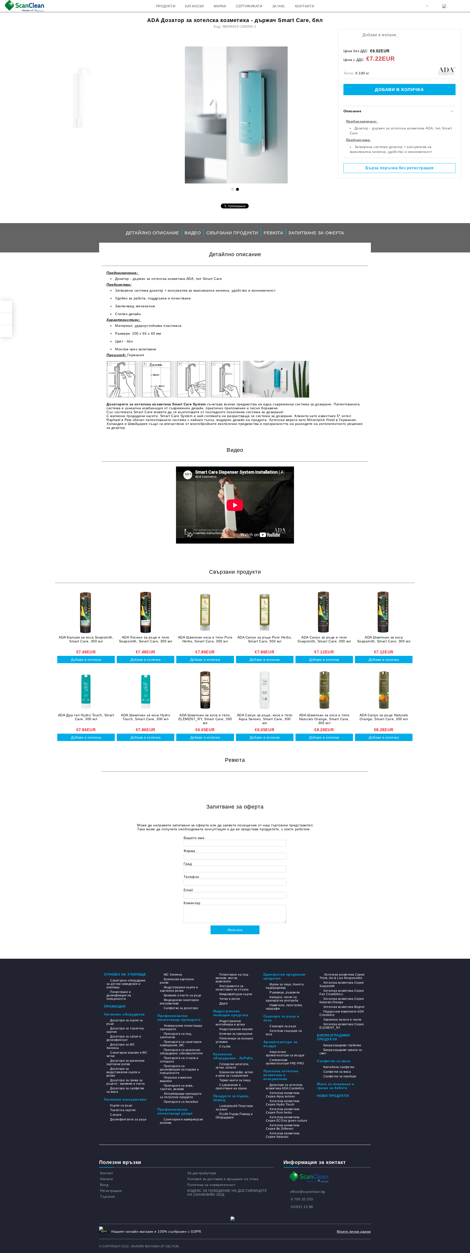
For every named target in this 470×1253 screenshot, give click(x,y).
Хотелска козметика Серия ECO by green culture (286, 1119)
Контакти (304, 6)
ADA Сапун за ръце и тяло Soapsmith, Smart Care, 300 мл (324, 639)
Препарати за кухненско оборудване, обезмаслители (181, 1051)
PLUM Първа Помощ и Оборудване (234, 1115)
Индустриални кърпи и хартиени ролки (179, 989)
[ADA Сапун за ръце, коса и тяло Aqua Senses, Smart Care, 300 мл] (265, 690)
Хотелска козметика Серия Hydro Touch (283, 1102)
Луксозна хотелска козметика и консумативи (280, 1075)
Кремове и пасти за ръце (182, 995)
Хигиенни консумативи (125, 1099)
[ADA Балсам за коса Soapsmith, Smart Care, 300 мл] (86, 612)
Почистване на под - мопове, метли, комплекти (233, 978)
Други (223, 1003)
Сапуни (115, 1114)
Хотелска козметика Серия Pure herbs (283, 1110)
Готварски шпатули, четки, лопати (232, 1065)
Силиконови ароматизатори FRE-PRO (285, 1061)
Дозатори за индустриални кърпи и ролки (123, 1072)
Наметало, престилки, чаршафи (284, 1006)
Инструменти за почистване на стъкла (232, 987)
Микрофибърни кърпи (235, 994)
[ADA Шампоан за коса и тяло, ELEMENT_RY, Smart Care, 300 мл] (205, 690)
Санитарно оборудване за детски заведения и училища (126, 984)
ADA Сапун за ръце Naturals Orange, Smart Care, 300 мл (384, 717)
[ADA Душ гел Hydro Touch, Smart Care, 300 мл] (86, 690)
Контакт (106, 1173)
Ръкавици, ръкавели (285, 992)
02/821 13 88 (302, 1207)
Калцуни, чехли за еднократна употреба (282, 998)
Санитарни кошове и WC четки (126, 1054)
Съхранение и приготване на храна (231, 1086)
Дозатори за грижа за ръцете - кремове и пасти (125, 1082)
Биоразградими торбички (342, 1045)
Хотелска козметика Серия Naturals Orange (341, 1000)
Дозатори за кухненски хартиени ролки (125, 1062)
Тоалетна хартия (123, 1110)
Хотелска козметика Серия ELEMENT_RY (341, 1026)
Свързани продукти (232, 232)
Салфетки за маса (333, 1061)
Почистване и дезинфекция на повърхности (118, 995)
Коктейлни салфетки (338, 1067)
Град (188, 864)
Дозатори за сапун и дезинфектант (123, 1038)
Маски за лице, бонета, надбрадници (285, 986)
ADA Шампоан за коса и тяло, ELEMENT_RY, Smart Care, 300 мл (205, 719)
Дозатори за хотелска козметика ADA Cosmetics (285, 1086)
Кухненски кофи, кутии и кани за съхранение (234, 1074)
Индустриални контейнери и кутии (230, 1022)
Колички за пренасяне (236, 1034)
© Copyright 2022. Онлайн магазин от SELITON (139, 1246)
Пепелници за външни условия (234, 1040)
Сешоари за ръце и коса (281, 1018)
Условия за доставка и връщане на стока (222, 1179)
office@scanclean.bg (307, 1192)
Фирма (189, 851)
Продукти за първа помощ (231, 1098)
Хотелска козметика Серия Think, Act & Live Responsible (341, 976)
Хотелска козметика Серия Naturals (283, 1135)
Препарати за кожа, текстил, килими (176, 1087)
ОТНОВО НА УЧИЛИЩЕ (125, 974)
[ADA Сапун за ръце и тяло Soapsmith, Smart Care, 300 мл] (324, 612)
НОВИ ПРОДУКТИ (333, 1096)
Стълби (225, 1046)
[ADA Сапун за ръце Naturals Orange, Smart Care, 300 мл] (383, 690)
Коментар (192, 903)
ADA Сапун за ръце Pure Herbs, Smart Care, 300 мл (264, 639)
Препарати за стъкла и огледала (179, 1059)
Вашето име (194, 838)
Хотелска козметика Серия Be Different (283, 1127)
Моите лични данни (354, 1231)
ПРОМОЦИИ (114, 1006)
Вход (104, 1185)
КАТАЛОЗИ (194, 6)
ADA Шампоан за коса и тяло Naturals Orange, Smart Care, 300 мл (324, 719)
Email (188, 890)
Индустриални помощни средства (230, 1013)
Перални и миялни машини (176, 1079)
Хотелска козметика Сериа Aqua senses (283, 1094)
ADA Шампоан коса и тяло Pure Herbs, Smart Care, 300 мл (205, 639)
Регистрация (111, 1191)
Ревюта (273, 232)
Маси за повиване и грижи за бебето (335, 1086)
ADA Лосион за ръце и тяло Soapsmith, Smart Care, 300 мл (145, 639)
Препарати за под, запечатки (176, 1035)
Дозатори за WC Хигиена (120, 1046)
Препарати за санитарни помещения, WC (180, 1043)
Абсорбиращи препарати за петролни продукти (180, 1095)
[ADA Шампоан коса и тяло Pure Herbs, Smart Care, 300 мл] (205, 612)
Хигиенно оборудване (124, 1014)
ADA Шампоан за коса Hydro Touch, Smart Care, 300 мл (145, 717)
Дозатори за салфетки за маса (125, 1090)
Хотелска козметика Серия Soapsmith (341, 984)
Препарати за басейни (181, 1102)
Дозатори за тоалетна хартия (125, 1030)
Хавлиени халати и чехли (342, 1019)
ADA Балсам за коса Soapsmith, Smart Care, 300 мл (86, 639)
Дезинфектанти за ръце (128, 1119)
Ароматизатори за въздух (280, 1044)
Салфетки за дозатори (181, 1008)
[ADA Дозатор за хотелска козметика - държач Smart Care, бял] (236, 114)
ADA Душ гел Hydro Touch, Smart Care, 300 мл (86, 717)
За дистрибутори (201, 1173)
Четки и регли (229, 999)
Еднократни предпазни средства (284, 976)
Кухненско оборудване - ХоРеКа (233, 1056)
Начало (106, 1179)
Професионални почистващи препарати (178, 1018)
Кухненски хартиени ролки (177, 981)
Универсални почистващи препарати (181, 1027)
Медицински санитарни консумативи (179, 1001)
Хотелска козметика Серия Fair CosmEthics (341, 992)
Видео (193, 232)
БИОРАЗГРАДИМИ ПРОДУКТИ (333, 1037)
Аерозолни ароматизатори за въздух (285, 1053)
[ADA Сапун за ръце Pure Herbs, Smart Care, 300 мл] (265, 612)
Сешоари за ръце (283, 1026)
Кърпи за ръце (121, 1105)
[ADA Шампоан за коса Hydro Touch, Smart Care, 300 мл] (145, 690)
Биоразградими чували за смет (340, 1051)
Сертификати (249, 6)
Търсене (107, 1196)
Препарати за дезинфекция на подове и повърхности (179, 1069)
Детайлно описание (152, 232)
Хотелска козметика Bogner (343, 1007)
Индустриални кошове (236, 1029)
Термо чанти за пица (234, 1080)
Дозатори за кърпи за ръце (124, 1022)
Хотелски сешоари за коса (284, 1032)
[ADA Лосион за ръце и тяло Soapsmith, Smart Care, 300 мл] (145, 612)
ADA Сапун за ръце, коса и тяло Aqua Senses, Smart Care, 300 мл (265, 719)
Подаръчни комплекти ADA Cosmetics (341, 1013)
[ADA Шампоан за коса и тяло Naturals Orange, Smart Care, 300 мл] (324, 690)
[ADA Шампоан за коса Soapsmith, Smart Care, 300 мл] (383, 612)
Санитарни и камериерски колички (181, 1121)
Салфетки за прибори (339, 1076)
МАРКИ (220, 6)
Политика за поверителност (211, 1185)
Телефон (191, 877)
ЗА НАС (278, 6)
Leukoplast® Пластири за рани (234, 1107)
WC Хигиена (173, 974)
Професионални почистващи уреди (174, 1111)
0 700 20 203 (302, 1199)
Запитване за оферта (316, 232)
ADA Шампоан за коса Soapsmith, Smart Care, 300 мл (384, 639)
